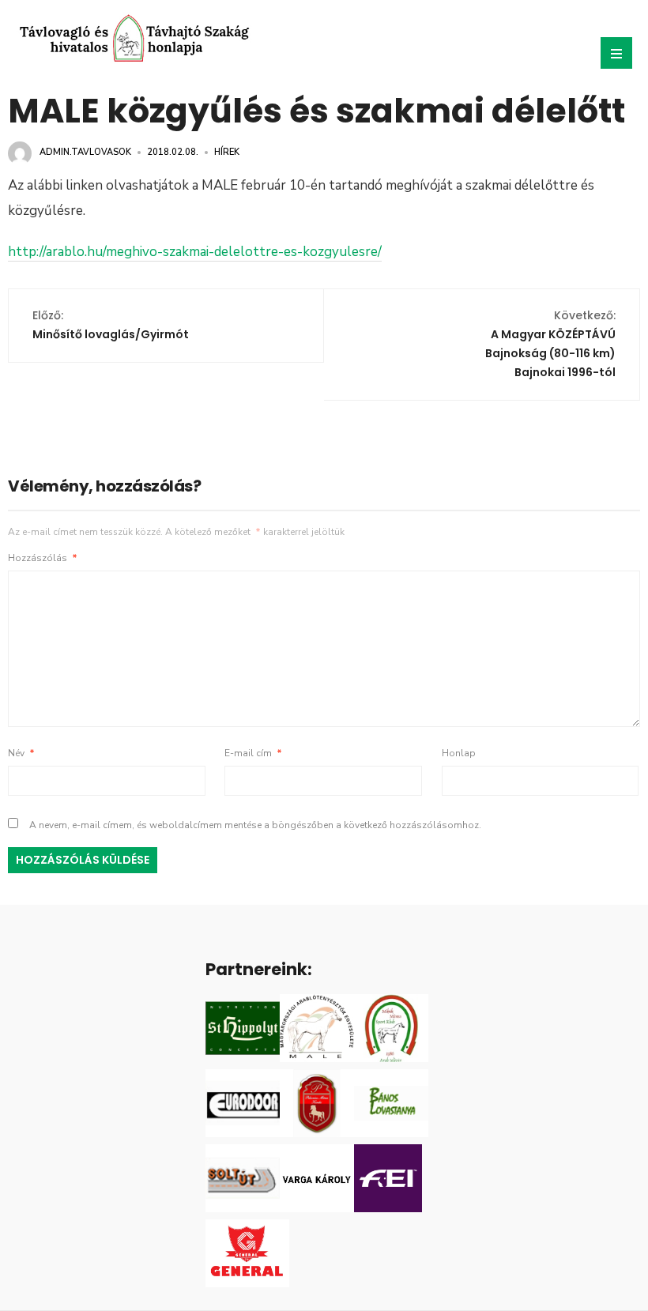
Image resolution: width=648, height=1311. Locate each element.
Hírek (226, 152)
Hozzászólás (42, 558)
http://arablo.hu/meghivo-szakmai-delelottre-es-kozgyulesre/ (195, 252)
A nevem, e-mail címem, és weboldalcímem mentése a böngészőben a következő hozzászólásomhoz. (255, 825)
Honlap (459, 753)
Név (21, 753)
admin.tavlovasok (85, 152)
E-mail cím (253, 753)
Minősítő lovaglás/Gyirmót (110, 324)
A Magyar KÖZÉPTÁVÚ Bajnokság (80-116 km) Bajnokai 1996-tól (550, 343)
